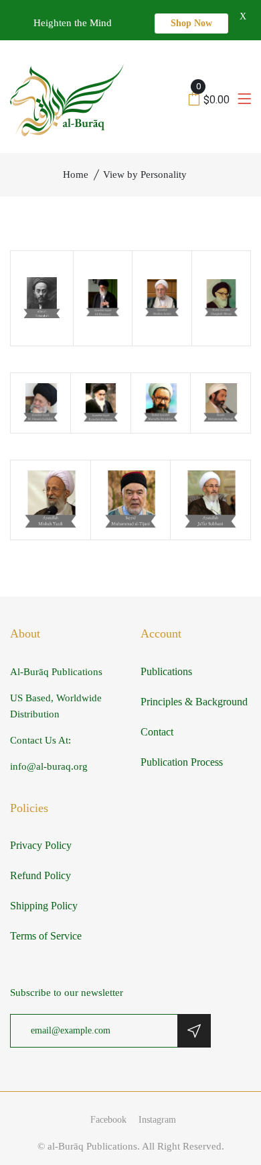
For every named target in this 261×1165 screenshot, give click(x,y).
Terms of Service (46, 936)
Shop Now (191, 23)
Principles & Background (194, 701)
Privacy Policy (41, 845)
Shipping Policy (44, 905)
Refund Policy (40, 875)
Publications (166, 671)
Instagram (157, 1120)
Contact (157, 732)
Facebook (108, 1120)
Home (75, 174)
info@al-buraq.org (49, 766)
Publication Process (182, 762)
